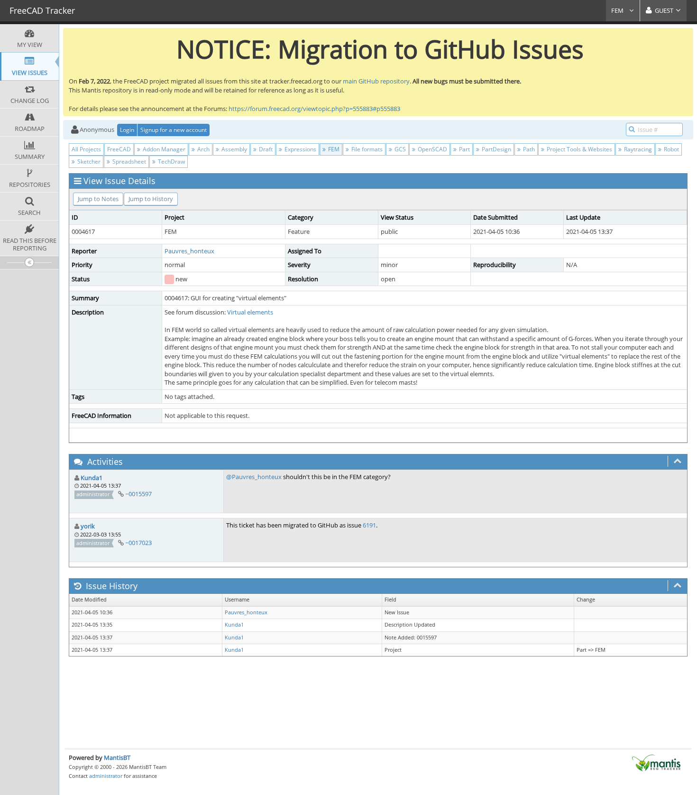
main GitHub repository (376, 81)
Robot (670, 149)
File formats (366, 149)
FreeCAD (119, 149)
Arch (203, 149)
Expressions (299, 149)
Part (464, 149)
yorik (88, 526)
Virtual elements (250, 312)
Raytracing (637, 149)
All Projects (86, 149)
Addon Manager (163, 149)
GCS (399, 149)
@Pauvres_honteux (254, 476)
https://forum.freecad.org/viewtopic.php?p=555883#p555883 (314, 108)
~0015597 (138, 494)
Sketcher (88, 161)
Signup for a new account (173, 130)
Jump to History (150, 198)
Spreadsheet (128, 161)
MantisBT (117, 757)
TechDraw (170, 161)
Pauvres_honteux (189, 251)
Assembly (233, 149)
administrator (105, 775)
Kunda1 (91, 477)
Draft (265, 149)
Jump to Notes (98, 198)
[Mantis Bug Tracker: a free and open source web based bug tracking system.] (656, 762)
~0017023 (138, 542)
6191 (369, 525)
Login (127, 130)
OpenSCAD (431, 149)
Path (528, 149)
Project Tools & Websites (578, 149)
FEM (618, 10)
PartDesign (495, 149)
